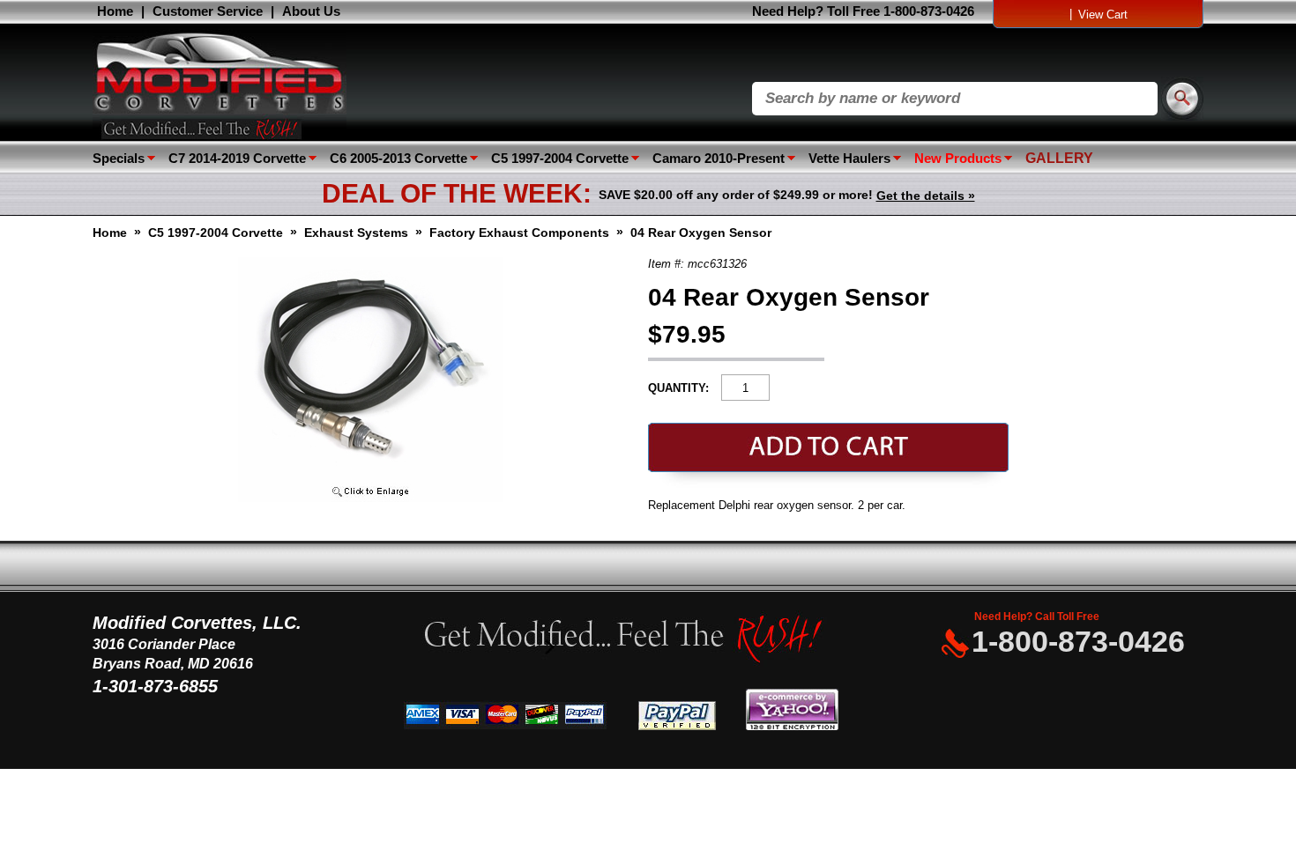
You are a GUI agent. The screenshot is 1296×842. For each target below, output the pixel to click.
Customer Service (208, 11)
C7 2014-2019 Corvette (237, 158)
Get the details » (925, 195)
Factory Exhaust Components (519, 232)
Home (115, 11)
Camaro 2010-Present (718, 158)
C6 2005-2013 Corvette (398, 158)
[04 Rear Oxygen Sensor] (370, 498)
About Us (311, 11)
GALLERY (1059, 158)
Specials (119, 158)
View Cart (1103, 14)
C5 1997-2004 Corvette (560, 158)
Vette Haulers (849, 158)
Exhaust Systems (356, 232)
